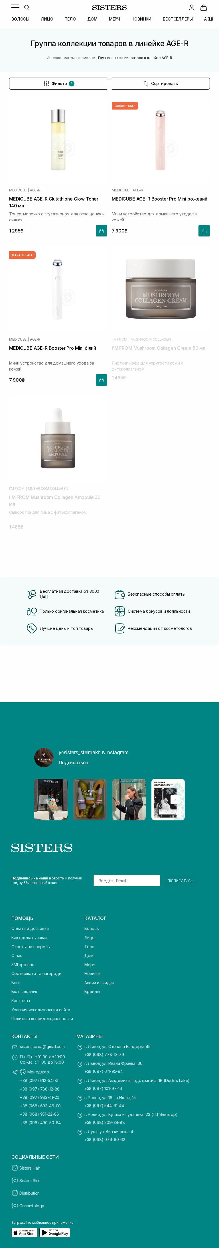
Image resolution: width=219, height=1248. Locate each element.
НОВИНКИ (141, 19)
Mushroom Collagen (151, 339)
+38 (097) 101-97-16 (103, 1088)
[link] (204, 7)
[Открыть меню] (15, 7)
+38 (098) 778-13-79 (104, 1054)
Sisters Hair (29, 1168)
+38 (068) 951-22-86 (39, 1114)
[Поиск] (27, 7)
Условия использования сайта (40, 1009)
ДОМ (92, 19)
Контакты (20, 1000)
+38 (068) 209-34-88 (104, 1122)
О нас (16, 955)
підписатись (180, 880)
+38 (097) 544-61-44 (104, 1105)
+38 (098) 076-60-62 (104, 1139)
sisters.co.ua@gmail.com (42, 1046)
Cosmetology (31, 1205)
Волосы (91, 928)
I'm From (119, 339)
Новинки (92, 973)
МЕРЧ (114, 19)
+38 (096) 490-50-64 (40, 1122)
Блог (15, 982)
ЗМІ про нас (22, 964)
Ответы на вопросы (30, 946)
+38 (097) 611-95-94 (103, 1071)
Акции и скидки (99, 982)
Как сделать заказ (29, 937)
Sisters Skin (29, 1180)
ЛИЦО (47, 19)
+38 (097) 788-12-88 (40, 1089)
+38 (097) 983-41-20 (39, 1097)
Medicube (18, 190)
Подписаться (73, 762)
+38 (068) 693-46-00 (40, 1105)
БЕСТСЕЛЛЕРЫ (177, 19)
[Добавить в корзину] (101, 230)
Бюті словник (24, 991)
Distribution (29, 1193)
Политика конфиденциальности (42, 1018)
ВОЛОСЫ (20, 19)
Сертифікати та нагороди (36, 973)
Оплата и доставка (30, 928)
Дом (88, 955)
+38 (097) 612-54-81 (39, 1080)
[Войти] (192, 7)
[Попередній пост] (43, 799)
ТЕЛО (70, 19)
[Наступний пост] (175, 799)
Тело (89, 946)
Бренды (92, 991)
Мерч (89, 964)
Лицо (89, 937)
